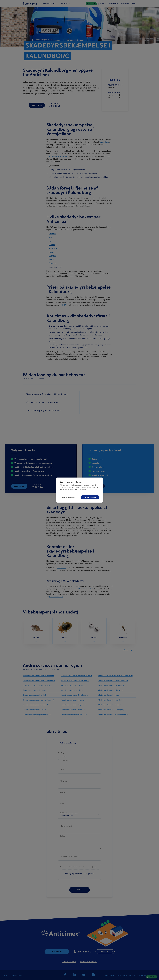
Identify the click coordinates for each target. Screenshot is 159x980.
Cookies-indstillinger (69, 497)
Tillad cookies (90, 497)
